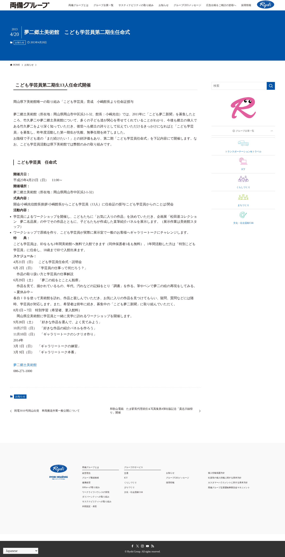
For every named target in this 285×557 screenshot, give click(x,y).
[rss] (152, 546)
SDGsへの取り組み (91, 487)
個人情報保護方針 (216, 473)
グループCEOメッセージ (177, 478)
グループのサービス (133, 467)
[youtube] (147, 546)
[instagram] (142, 546)
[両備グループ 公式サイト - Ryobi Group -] (30, 7)
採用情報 (170, 482)
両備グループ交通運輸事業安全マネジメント (229, 487)
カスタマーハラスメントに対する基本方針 (228, 482)
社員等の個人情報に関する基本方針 (224, 478)
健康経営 (86, 482)
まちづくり (129, 487)
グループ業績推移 (90, 478)
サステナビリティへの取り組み (96, 501)
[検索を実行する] (271, 86)
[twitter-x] (137, 546)
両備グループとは (90, 467)
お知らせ (19, 42)
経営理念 (86, 473)
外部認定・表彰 (89, 506)
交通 (126, 473)
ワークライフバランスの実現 (95, 492)
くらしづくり (130, 482)
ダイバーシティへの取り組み (95, 497)
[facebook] (132, 546)
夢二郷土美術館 (25, 365)
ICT (125, 478)
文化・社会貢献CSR (133, 492)
